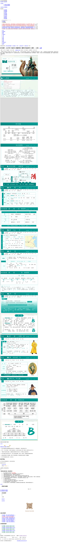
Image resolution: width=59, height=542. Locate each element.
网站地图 (5, 18)
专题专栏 (5, 16)
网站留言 (5, 17)
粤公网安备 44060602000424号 (22, 540)
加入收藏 (5, 446)
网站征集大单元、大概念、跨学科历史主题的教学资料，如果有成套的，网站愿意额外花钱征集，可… (18, 27)
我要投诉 (1, 446)
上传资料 (1, 3)
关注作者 (3, 500)
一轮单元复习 (21, 45)
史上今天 (5, 15)
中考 (17, 45)
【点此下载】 (13, 472)
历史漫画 (5, 13)
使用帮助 (5, 7)
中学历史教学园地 (8, 45)
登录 (3, 464)
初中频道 (5, 9)
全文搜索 (3, 21)
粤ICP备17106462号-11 (23, 535)
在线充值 (2, 7)
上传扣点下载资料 (7, 4)
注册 (5, 464)
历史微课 (5, 11)
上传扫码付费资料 (7, 5)
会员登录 (1, 1)
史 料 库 (5, 12)
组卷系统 (5, 10)
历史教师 (5, 14)
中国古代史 (26, 45)
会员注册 (5, 1)
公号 (41, 48)
